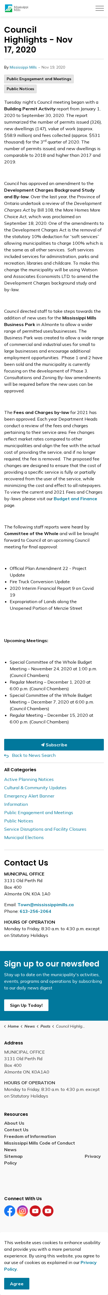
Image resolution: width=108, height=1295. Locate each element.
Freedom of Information (30, 1136)
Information (16, 804)
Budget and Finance (75, 498)
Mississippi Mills (23, 67)
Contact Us (16, 1129)
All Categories (20, 770)
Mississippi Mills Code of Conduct (39, 1143)
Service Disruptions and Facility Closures (45, 829)
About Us (14, 1123)
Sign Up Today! (26, 1005)
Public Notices (20, 88)
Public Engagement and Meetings (39, 78)
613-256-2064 (35, 911)
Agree (17, 1283)
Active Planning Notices (29, 779)
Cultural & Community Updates (35, 787)
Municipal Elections (24, 837)
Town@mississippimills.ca (45, 904)
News (10, 1149)
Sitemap (14, 1156)
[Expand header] (99, 8)
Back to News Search (34, 755)
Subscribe (56, 744)
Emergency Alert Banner (29, 796)
